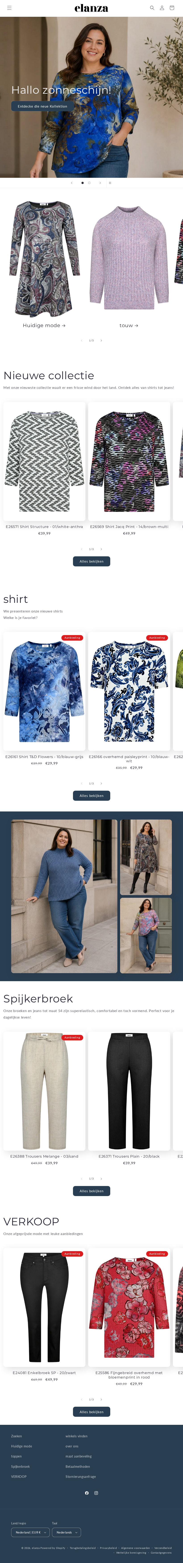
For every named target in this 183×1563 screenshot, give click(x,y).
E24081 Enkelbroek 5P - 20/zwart (44, 1373)
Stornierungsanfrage (81, 1476)
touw (126, 325)
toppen (16, 1456)
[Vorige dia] (72, 183)
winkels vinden (76, 1436)
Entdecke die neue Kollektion (42, 106)
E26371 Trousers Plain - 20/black (129, 1156)
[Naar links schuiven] (82, 340)
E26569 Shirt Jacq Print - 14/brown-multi (129, 527)
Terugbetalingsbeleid (83, 1547)
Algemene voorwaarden (135, 1547)
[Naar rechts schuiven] (101, 340)
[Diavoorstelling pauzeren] (111, 183)
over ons (72, 1446)
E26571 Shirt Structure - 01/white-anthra (44, 527)
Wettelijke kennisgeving (131, 1552)
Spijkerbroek (20, 1466)
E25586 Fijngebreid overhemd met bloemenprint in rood (129, 1375)
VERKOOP (18, 1476)
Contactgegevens (161, 1552)
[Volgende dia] (100, 183)
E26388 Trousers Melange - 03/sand (44, 1156)
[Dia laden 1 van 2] (82, 183)
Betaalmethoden (78, 1466)
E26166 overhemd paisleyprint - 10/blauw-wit (129, 759)
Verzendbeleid (163, 1547)
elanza (36, 1547)
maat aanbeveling (79, 1456)
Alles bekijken (92, 561)
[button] (9, 8)
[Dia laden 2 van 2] (89, 183)
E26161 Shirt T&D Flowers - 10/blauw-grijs (44, 757)
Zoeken (16, 1436)
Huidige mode (41, 325)
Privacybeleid (108, 1547)
